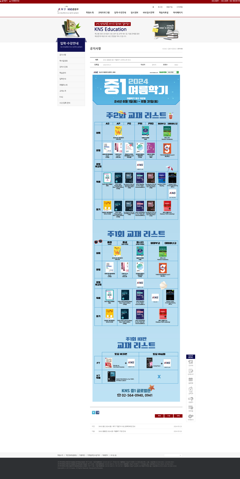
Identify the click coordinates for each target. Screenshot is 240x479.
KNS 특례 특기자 (235, 1)
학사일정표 (64, 61)
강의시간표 (64, 67)
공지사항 (63, 55)
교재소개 (63, 91)
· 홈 (153, 7)
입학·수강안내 (120, 13)
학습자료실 (163, 13)
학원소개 (90, 13)
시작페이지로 (15, 1)
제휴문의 (105, 455)
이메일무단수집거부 (93, 455)
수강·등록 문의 (65, 103)
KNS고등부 (224, 1)
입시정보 (134, 13)
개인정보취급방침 (71, 455)
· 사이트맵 (179, 7)
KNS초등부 (215, 1)
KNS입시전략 (148, 13)
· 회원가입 (169, 7)
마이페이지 (177, 13)
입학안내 (63, 79)
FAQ (61, 97)
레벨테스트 (64, 85)
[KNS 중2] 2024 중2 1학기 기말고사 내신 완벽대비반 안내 (117, 426)
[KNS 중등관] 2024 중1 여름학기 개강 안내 (112, 431)
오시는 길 (113, 455)
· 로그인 (159, 7)
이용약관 (82, 455)
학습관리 (63, 73)
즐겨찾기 (4, 1)
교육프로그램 (104, 13)
